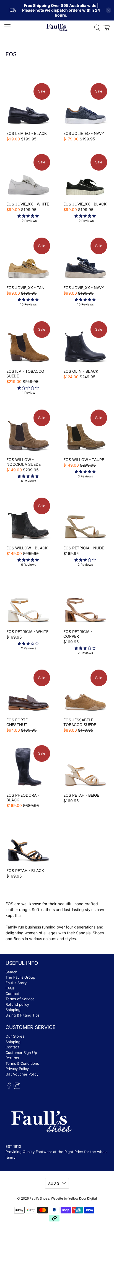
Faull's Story (16, 983)
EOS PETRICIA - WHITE (27, 631)
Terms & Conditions (22, 1063)
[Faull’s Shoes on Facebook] (9, 1087)
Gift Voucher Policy (22, 1074)
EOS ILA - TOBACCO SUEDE (25, 373)
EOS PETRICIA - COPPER (77, 634)
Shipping (13, 1009)
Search (11, 972)
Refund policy (17, 1004)
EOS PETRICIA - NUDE (83, 548)
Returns (12, 1058)
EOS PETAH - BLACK (25, 870)
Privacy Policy (17, 1068)
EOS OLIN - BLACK (80, 371)
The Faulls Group (20, 977)
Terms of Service (20, 999)
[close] (108, 10)
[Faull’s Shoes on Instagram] (17, 1087)
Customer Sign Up (21, 1052)
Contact (12, 993)
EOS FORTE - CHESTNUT (18, 722)
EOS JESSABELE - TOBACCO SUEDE (79, 722)
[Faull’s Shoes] (57, 27)
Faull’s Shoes (39, 1198)
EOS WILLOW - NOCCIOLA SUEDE (23, 462)
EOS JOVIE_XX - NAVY (83, 287)
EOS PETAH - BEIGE (81, 795)
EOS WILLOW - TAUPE (83, 459)
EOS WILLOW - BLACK (27, 548)
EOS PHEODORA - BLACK (22, 797)
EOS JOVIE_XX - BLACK (85, 204)
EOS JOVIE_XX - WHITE (27, 204)
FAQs (10, 988)
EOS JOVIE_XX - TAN (25, 287)
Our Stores (15, 1036)
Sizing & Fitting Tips (23, 1015)
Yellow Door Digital (82, 1198)
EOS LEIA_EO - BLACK (26, 133)
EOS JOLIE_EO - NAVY (83, 133)
